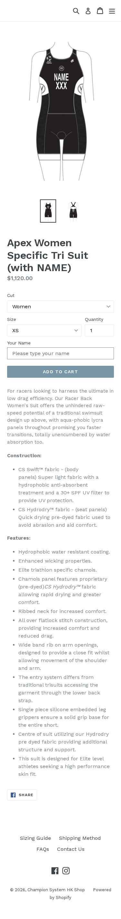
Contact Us (71, 849)
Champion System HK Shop (56, 889)
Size (11, 319)
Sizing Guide (35, 838)
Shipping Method (80, 838)
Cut (11, 295)
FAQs (42, 849)
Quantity (94, 319)
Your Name (19, 342)
